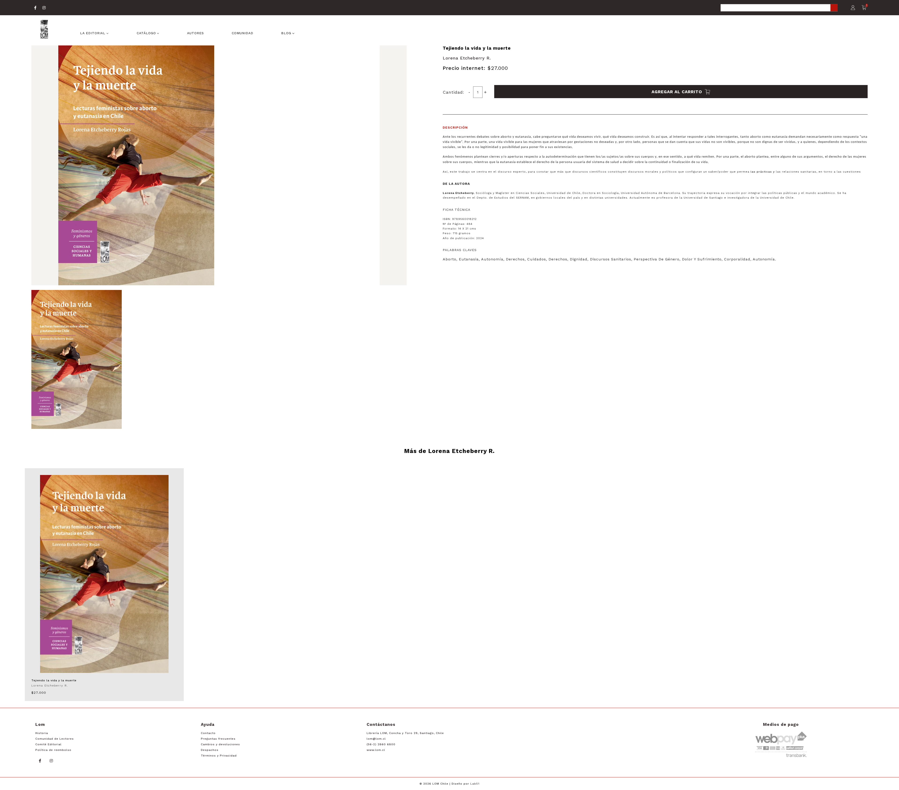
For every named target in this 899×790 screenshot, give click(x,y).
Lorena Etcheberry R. (467, 58)
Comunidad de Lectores (54, 738)
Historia (41, 733)
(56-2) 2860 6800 (381, 744)
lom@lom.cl (376, 738)
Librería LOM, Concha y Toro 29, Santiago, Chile (405, 733)
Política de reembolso (53, 750)
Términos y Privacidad (219, 755)
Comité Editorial (48, 744)
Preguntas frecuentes (218, 738)
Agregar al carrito (678, 91)
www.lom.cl (376, 750)
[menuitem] (94, 32)
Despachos (209, 750)
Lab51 (474, 783)
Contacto (208, 733)
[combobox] (779, 8)
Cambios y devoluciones (220, 744)
